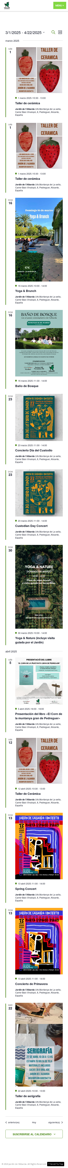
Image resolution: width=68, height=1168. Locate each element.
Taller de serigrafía (27, 1096)
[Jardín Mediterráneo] (34, 5)
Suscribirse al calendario (32, 1134)
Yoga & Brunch (25, 291)
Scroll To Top (55, 1163)
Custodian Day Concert (31, 526)
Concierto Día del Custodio (33, 450)
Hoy (34, 1122)
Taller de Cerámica (28, 794)
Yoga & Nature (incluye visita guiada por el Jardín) (35, 640)
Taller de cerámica (27, 103)
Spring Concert (25, 889)
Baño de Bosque (26, 386)
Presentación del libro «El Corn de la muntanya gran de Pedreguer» (38, 716)
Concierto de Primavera (31, 984)
